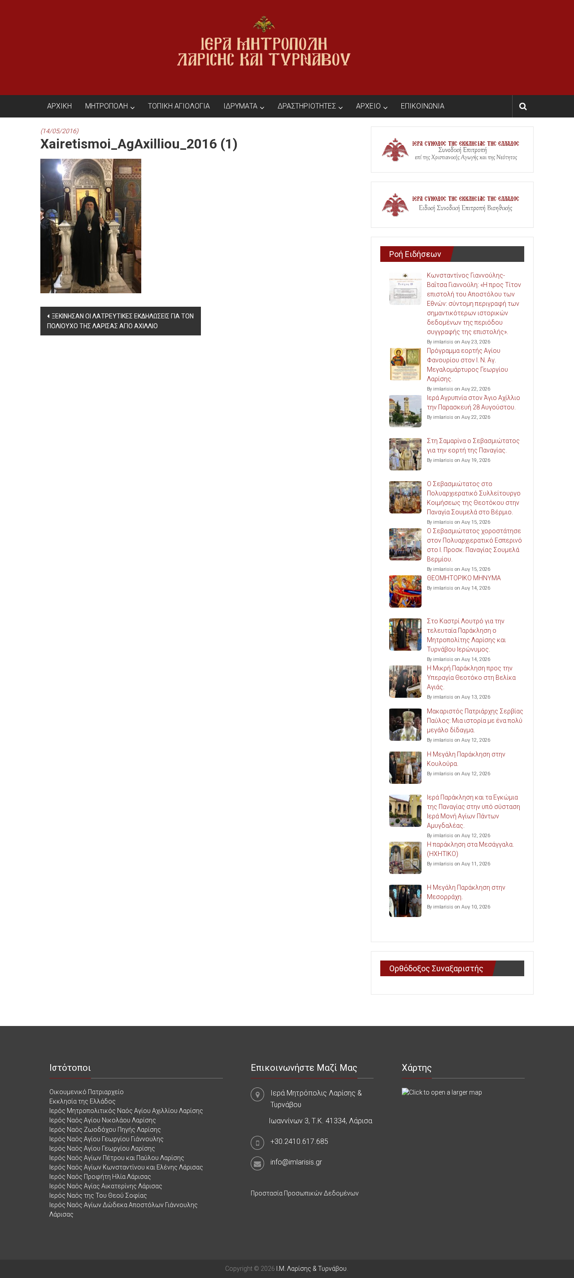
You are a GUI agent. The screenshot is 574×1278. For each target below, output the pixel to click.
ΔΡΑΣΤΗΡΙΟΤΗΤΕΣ (307, 106)
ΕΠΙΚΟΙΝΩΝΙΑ (422, 106)
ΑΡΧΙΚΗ (59, 106)
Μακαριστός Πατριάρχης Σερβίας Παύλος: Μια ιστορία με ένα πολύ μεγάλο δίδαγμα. (475, 721)
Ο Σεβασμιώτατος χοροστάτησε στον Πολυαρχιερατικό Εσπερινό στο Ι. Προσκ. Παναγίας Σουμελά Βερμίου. (474, 545)
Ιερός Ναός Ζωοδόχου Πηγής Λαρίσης (105, 1129)
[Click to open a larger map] (442, 1091)
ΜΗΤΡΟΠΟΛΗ (106, 106)
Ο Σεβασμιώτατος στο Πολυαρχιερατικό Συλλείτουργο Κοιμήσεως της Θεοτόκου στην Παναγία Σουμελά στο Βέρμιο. (474, 498)
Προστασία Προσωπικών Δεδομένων (305, 1193)
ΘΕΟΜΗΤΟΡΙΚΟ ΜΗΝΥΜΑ (464, 578)
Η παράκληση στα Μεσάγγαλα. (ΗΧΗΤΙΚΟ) (470, 849)
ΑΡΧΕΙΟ (368, 106)
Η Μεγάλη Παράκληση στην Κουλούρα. (466, 759)
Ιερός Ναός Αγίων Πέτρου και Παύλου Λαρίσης (116, 1157)
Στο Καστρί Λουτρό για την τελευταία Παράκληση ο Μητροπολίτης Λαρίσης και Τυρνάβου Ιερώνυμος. (466, 635)
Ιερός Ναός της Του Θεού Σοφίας (98, 1195)
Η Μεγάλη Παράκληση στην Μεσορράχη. (466, 892)
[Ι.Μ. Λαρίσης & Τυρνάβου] (264, 47)
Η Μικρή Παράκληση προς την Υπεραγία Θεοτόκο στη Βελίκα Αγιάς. (471, 678)
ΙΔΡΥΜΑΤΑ (240, 106)
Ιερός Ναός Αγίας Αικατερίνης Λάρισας (105, 1186)
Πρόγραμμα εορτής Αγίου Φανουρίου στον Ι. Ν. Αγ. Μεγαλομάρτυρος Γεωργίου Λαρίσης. (467, 365)
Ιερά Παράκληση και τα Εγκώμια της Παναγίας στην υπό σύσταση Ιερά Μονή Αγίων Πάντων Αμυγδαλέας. (473, 811)
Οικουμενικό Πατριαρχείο (86, 1091)
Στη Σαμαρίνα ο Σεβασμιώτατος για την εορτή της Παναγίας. (473, 445)
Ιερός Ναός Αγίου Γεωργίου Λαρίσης (102, 1148)
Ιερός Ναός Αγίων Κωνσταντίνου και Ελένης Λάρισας (126, 1167)
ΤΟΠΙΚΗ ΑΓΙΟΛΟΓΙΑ (179, 106)
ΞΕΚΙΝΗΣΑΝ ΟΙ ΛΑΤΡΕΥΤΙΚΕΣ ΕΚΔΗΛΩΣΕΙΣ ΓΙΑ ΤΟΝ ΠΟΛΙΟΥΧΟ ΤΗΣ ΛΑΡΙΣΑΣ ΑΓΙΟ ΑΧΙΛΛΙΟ (120, 321)
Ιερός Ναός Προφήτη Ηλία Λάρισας (100, 1176)
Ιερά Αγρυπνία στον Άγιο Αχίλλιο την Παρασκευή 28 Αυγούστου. (473, 402)
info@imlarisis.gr (296, 1162)
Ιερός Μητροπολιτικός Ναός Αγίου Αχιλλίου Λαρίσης (126, 1110)
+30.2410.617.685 (299, 1141)
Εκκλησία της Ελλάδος (82, 1101)
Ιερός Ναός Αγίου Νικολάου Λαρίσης (102, 1120)
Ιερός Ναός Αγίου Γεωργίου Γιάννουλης (106, 1139)
